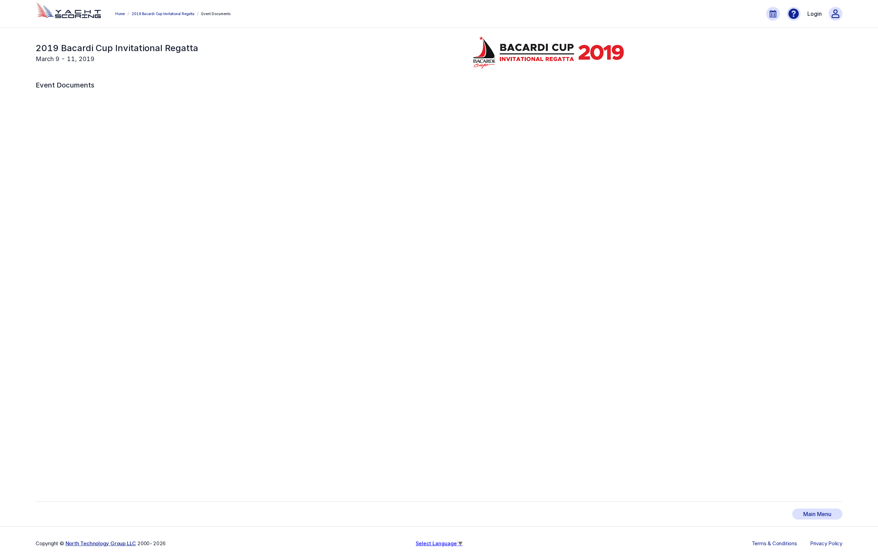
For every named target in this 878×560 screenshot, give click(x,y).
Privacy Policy (826, 543)
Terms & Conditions (774, 543)
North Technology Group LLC (101, 543)
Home (120, 14)
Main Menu (817, 514)
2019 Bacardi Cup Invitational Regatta (163, 14)
